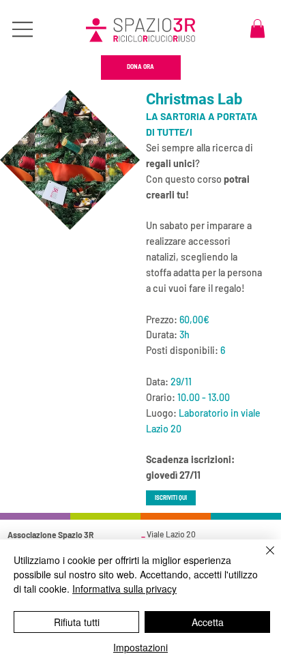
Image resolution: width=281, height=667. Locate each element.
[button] (257, 28)
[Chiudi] (262, 558)
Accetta (208, 622)
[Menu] (23, 29)
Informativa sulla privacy (124, 588)
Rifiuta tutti (77, 622)
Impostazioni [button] (140, 647)
